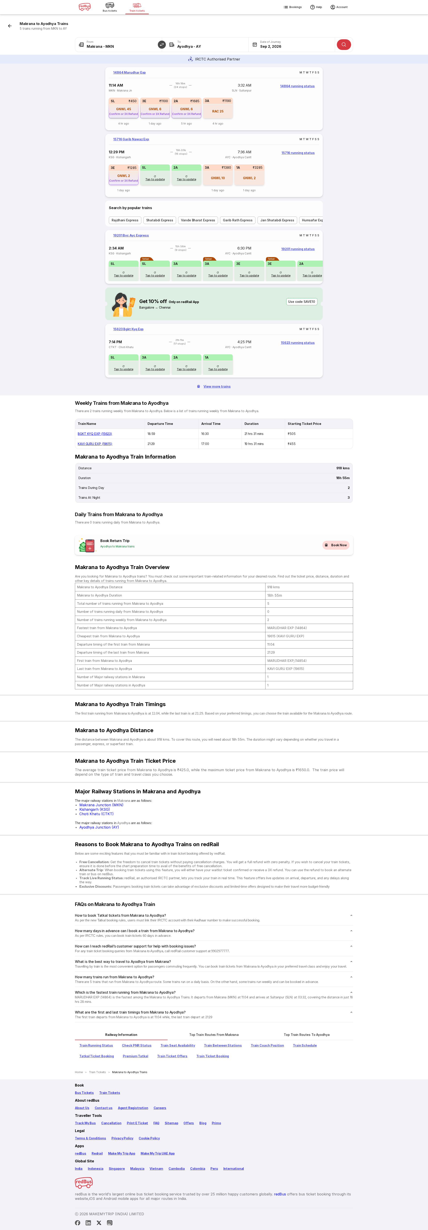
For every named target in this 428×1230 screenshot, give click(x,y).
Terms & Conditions (90, 1138)
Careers (160, 1108)
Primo (216, 1123)
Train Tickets (109, 1093)
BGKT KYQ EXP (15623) (95, 434)
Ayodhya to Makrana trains (117, 546)
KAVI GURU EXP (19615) (95, 444)
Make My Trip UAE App (158, 1153)
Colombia (197, 1168)
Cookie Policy (149, 1138)
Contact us (104, 1108)
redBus (80, 1153)
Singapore (117, 1168)
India (78, 1168)
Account (342, 7)
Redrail (97, 1153)
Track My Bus (85, 1123)
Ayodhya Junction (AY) (99, 827)
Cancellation (111, 1123)
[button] (162, 45)
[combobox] (118, 44)
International (233, 1168)
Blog (202, 1123)
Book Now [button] (339, 545)
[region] (214, 98)
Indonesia (95, 1168)
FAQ (156, 1123)
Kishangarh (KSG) (94, 809)
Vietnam (156, 1168)
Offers (188, 1123)
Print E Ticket (137, 1123)
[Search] (344, 44)
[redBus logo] (84, 7)
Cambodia (177, 1168)
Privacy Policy (122, 1138)
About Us (82, 1108)
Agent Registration (133, 1108)
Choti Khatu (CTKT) (96, 814)
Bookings (295, 7)
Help (319, 7)
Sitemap (171, 1123)
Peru (214, 1168)
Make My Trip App (121, 1153)
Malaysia (137, 1168)
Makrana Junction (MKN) (101, 805)
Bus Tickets (84, 1093)
